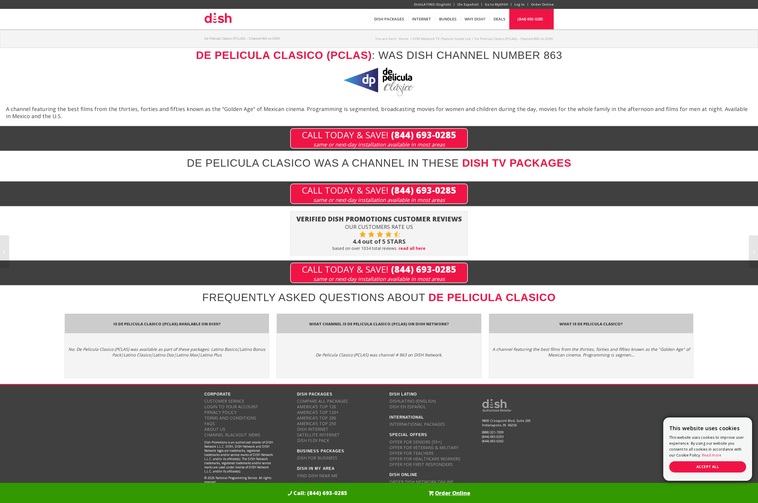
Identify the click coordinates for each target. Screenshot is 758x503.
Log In (519, 4)
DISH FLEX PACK (313, 440)
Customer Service (224, 401)
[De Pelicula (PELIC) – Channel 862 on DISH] (4, 251)
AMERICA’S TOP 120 (316, 406)
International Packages (417, 424)
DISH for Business (317, 458)
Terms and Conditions (230, 418)
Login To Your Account (231, 406)
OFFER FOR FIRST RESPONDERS (421, 464)
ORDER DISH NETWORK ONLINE (421, 482)
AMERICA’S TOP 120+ (318, 412)
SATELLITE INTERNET (318, 435)
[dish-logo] (218, 19)
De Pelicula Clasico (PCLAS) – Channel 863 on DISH (242, 38)
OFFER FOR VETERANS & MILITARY (423, 447)
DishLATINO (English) (432, 4)
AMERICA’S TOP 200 (316, 418)
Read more (712, 455)
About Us (214, 429)
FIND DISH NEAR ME (317, 475)
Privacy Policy (220, 412)
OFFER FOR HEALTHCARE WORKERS (424, 459)
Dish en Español (407, 406)
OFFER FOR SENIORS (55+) (415, 442)
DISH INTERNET (312, 429)
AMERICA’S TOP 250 (316, 423)
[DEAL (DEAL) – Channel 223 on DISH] (753, 251)
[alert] (707, 449)
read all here (412, 248)
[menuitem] (389, 19)
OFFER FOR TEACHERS (411, 453)
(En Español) (467, 4)
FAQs (209, 423)
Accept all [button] (707, 466)
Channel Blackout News (232, 435)
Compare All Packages (322, 401)
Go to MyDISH (496, 4)
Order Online (542, 4)
